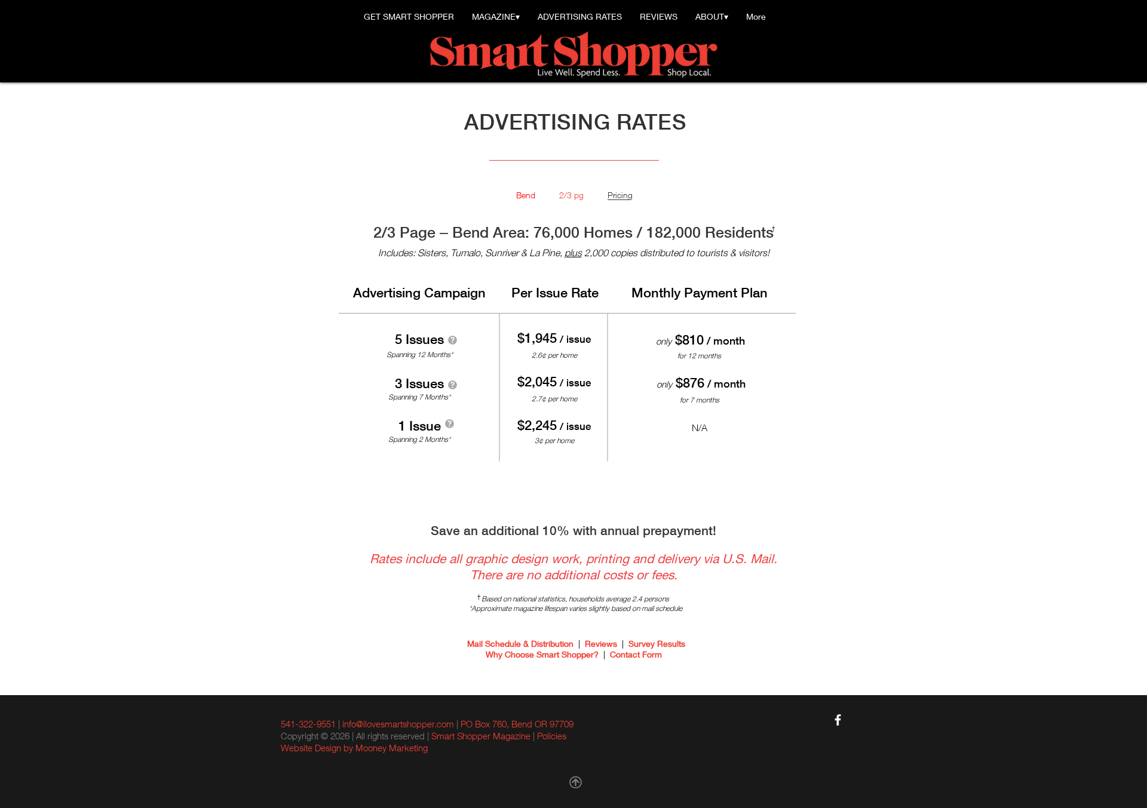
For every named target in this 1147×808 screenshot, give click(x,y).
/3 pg (574, 195)
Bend (525, 195)
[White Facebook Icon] (837, 719)
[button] (452, 340)
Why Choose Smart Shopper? (542, 654)
